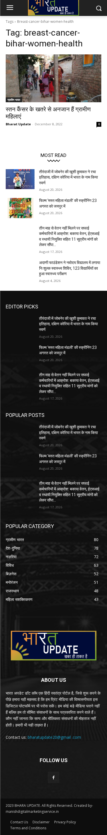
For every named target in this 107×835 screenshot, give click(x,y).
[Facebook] (53, 777)
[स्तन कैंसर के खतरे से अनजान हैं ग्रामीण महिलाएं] (53, 78)
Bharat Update (18, 124)
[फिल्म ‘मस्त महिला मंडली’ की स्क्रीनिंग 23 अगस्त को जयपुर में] (20, 208)
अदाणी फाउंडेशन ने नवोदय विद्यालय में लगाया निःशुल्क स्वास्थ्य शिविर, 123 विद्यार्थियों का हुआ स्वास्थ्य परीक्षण (69, 268)
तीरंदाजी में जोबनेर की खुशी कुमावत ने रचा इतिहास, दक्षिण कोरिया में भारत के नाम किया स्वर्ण (68, 177)
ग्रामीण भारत (13, 100)
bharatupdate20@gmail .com (54, 737)
